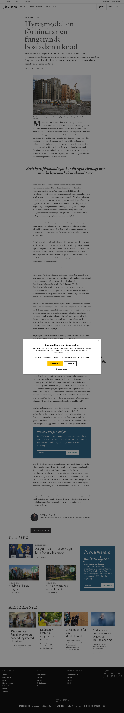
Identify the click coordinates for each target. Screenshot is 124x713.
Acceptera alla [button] (55, 364)
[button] (62, 369)
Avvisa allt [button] (70, 364)
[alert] (62, 356)
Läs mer (67, 352)
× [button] (98, 341)
